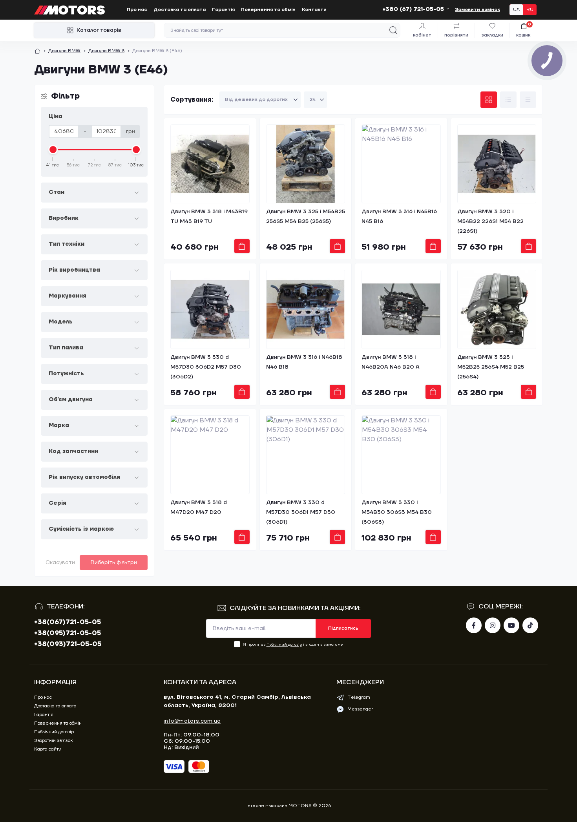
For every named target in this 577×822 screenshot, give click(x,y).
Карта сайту (47, 749)
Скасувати (60, 562)
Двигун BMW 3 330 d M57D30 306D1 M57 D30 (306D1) (300, 512)
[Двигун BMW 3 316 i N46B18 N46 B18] (305, 309)
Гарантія (223, 10)
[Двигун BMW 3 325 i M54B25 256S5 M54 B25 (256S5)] (305, 164)
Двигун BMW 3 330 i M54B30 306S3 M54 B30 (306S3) (397, 512)
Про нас (137, 10)
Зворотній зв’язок (53, 740)
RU (529, 10)
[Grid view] (488, 99)
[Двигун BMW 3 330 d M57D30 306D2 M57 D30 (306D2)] (210, 309)
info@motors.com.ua (192, 721)
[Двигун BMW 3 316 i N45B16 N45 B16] (401, 164)
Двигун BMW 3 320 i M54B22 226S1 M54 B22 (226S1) (490, 221)
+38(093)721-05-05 (67, 644)
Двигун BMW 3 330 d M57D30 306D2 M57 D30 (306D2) (205, 367)
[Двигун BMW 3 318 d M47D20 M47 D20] (210, 455)
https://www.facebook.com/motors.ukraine (474, 625)
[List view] (508, 99)
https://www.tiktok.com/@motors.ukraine (530, 625)
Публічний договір (284, 644)
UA (516, 10)
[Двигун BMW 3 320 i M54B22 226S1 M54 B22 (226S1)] (497, 164)
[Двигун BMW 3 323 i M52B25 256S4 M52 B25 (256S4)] (497, 309)
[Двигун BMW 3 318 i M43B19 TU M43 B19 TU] (210, 164)
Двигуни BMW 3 (106, 51)
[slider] (53, 149)
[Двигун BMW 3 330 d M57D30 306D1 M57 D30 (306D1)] (305, 455)
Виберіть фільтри (114, 562)
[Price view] (528, 99)
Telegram (358, 697)
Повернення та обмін (268, 10)
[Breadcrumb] (37, 51)
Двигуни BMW (64, 51)
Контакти (314, 10)
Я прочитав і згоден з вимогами (293, 644)
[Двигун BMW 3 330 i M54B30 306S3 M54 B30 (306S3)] (401, 455)
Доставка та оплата (179, 10)
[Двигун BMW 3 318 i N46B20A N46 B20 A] (401, 309)
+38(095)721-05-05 (67, 633)
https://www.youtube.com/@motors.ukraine (511, 625)
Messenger (360, 709)
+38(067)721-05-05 (67, 622)
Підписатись (343, 628)
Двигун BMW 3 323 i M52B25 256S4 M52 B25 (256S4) (490, 367)
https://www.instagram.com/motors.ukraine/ (492, 625)
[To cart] (242, 246)
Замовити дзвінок (477, 10)
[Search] (393, 30)
